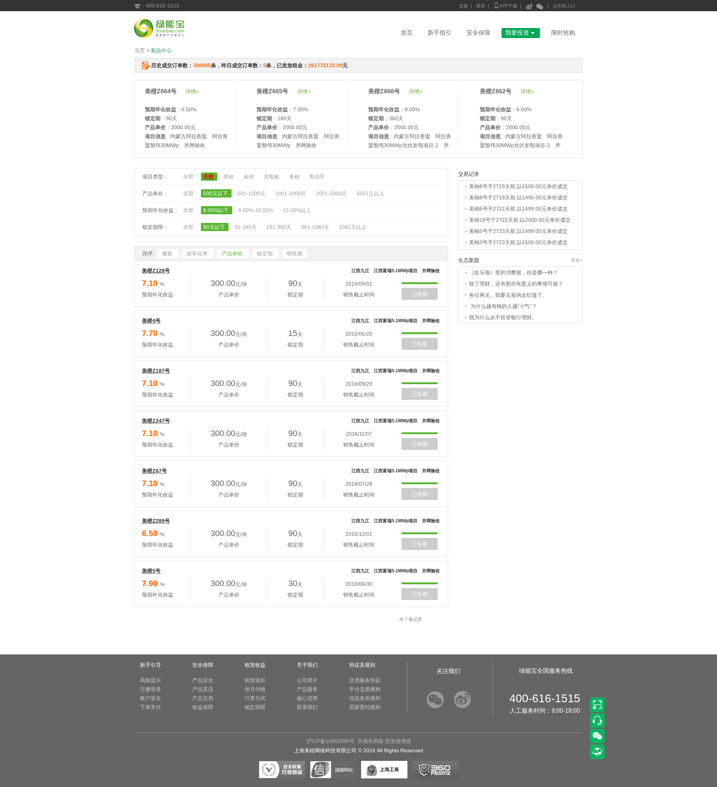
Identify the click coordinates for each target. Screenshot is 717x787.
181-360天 (279, 227)
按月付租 (255, 689)
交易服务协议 (365, 680)
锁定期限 (255, 707)
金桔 (249, 177)
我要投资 (520, 32)
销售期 (294, 253)
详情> (192, 91)
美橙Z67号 (154, 471)
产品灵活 (202, 689)
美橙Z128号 (156, 271)
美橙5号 (151, 571)
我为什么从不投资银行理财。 (503, 317)
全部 (189, 177)
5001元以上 (370, 193)
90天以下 (214, 227)
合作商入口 (564, 6)
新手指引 (439, 32)
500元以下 (216, 193)
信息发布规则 (365, 698)
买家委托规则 (365, 707)
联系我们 (307, 707)
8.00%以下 (216, 210)
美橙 (209, 177)
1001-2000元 (291, 193)
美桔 (229, 177)
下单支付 (150, 707)
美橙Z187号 (156, 371)
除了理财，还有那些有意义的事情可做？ (516, 284)
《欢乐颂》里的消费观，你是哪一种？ (513, 273)
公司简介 (307, 680)
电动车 (317, 177)
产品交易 (202, 698)
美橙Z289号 (156, 521)
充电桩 (272, 177)
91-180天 (246, 227)
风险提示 (150, 680)
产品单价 (233, 253)
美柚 (295, 177)
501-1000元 (252, 193)
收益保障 (202, 707)
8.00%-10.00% (256, 210)
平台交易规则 (365, 689)
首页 (407, 32)
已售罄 (420, 294)
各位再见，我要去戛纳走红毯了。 (508, 295)
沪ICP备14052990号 (330, 741)
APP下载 (505, 5)
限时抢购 (563, 32)
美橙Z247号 (156, 421)
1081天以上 (352, 227)
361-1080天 (315, 227)
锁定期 (265, 253)
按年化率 (198, 253)
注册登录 (150, 689)
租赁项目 (255, 680)
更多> (577, 260)
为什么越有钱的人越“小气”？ (503, 306)
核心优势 (307, 698)
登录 (480, 6)
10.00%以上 (297, 210)
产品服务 (307, 689)
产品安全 (202, 680)
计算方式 (255, 698)
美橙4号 (151, 321)
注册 (463, 6)
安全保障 (478, 32)
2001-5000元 (332, 193)
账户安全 (150, 698)
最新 (168, 253)
